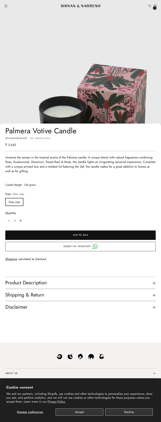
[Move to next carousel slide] (152, 329)
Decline (129, 412)
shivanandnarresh (16, 138)
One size (14, 202)
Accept (79, 412)
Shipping (11, 259)
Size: (14, 194)
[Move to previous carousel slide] (143, 329)
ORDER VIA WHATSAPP (77, 246)
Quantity (10, 213)
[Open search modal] (149, 6)
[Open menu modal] (5, 6)
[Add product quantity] (8, 221)
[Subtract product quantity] (20, 221)
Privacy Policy (56, 401)
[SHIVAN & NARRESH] (80, 6)
